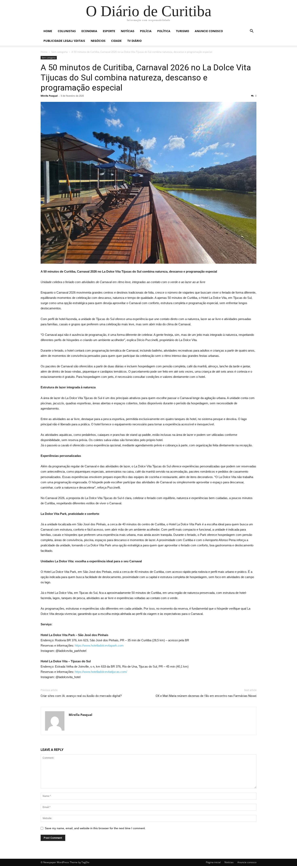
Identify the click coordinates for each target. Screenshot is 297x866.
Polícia (146, 31)
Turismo (182, 31)
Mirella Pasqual (49, 95)
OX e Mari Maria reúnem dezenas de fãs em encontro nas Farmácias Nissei (206, 696)
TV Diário (134, 41)
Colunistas (67, 31)
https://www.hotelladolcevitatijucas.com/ (101, 671)
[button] (251, 31)
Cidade (116, 41)
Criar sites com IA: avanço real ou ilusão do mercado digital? (81, 696)
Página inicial (213, 862)
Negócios (98, 41)
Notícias (127, 31)
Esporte (109, 31)
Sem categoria (59, 52)
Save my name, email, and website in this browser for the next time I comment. (95, 828)
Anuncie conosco (209, 31)
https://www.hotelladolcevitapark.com (99, 645)
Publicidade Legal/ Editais (64, 41)
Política (163, 31)
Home (47, 31)
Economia (89, 31)
